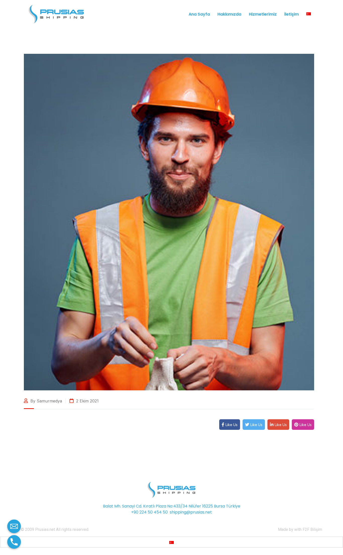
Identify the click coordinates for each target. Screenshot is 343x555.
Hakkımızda (229, 14)
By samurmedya (45, 400)
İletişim (291, 14)
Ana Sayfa (199, 14)
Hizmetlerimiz (263, 14)
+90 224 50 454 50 (149, 512)
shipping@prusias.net (191, 512)
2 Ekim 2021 (87, 400)
